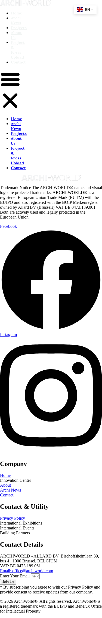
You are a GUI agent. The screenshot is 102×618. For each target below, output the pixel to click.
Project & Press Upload (18, 50)
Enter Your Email (15, 576)
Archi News (16, 20)
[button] (10, 90)
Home (16, 13)
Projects (19, 27)
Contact (18, 62)
